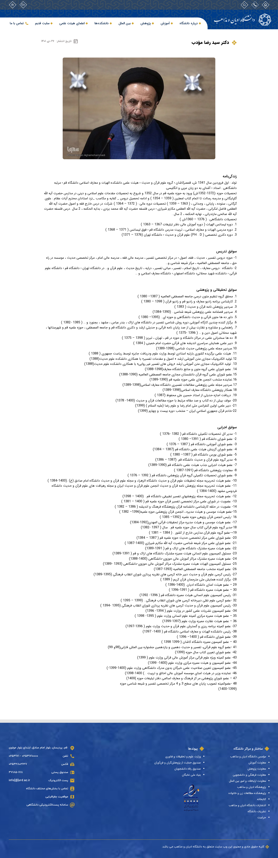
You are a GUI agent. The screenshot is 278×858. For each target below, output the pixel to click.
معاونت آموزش (257, 762)
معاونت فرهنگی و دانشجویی (249, 775)
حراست (261, 817)
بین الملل (124, 23)
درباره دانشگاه (188, 23)
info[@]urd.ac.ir (19, 780)
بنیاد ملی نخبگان (191, 775)
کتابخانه (261, 799)
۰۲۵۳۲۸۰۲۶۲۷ (18, 764)
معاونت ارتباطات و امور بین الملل (247, 781)
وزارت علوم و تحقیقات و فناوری (183, 756)
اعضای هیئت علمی (72, 23)
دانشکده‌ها (101, 23)
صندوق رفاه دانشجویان (187, 768)
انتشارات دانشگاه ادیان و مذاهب (247, 805)
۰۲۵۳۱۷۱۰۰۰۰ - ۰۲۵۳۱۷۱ (23, 756)
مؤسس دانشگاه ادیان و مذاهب (248, 756)
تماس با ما (17, 23)
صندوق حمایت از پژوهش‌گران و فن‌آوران (177, 762)
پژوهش (145, 23)
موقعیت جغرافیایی (56, 797)
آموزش (165, 23)
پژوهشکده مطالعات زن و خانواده (247, 793)
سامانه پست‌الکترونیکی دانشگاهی (47, 805)
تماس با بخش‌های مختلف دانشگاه (47, 788)
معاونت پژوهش (256, 768)
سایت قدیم (42, 23)
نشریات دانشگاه (257, 811)
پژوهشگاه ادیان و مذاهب (251, 787)
